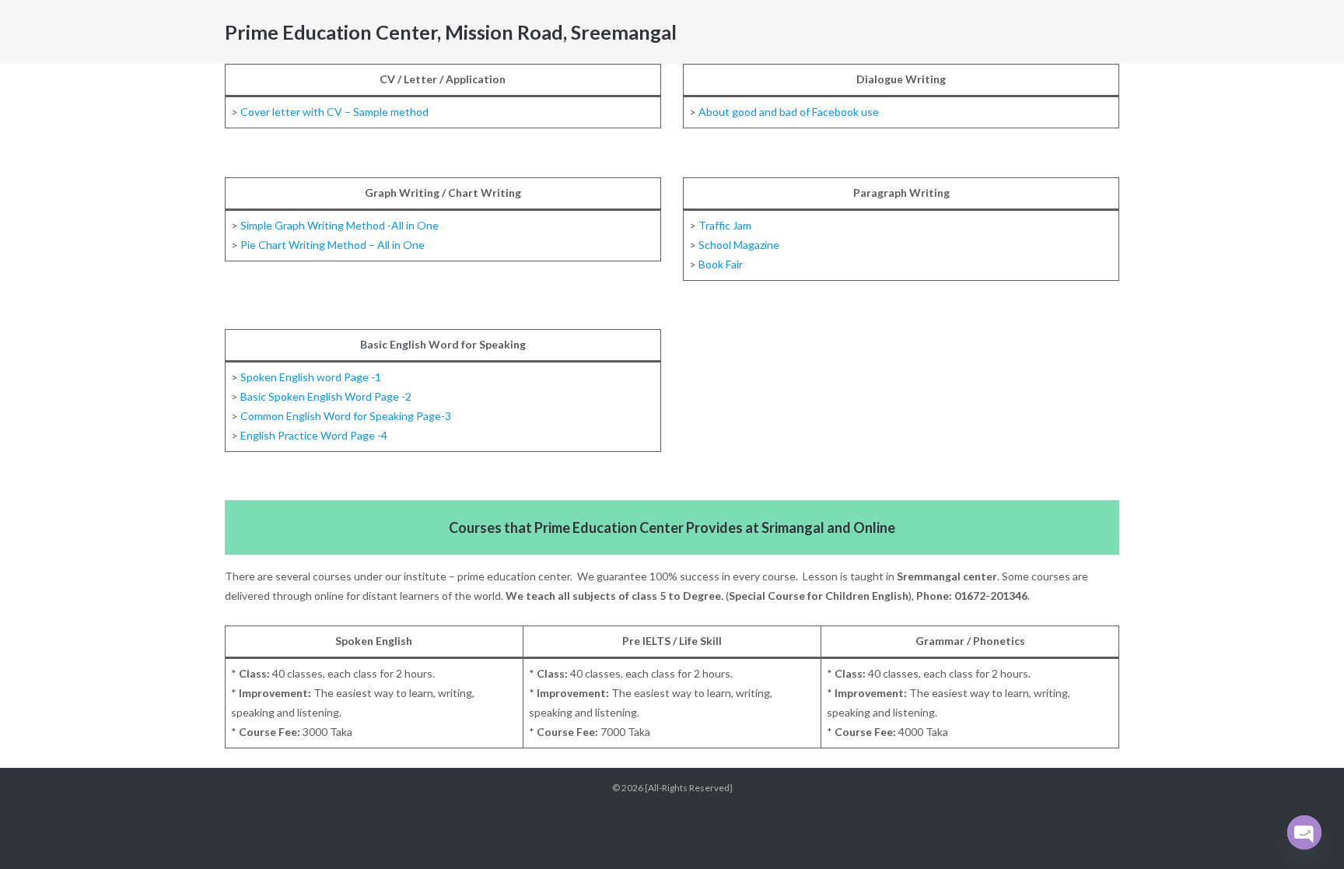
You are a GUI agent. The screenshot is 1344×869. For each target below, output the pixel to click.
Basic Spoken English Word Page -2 (325, 396)
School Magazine (738, 244)
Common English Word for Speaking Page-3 (344, 415)
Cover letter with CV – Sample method (334, 111)
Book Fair (720, 264)
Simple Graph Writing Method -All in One (339, 225)
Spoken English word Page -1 (310, 377)
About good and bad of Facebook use (788, 111)
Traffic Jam (724, 225)
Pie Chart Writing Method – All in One (332, 244)
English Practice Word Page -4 (313, 435)
